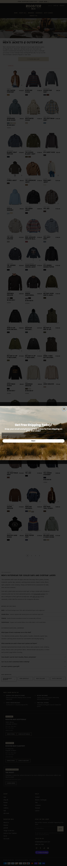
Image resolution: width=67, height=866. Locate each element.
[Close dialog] (64, 409)
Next (33, 441)
